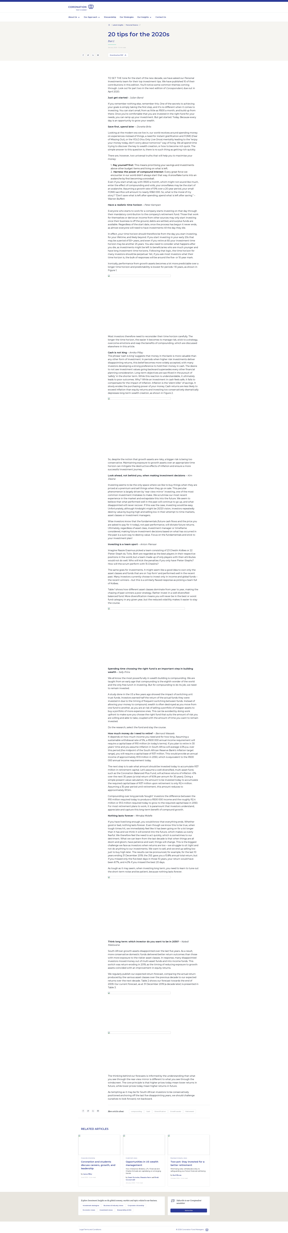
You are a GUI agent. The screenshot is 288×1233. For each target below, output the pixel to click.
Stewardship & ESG (124, 1210)
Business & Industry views (179, 1158)
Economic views (89, 1210)
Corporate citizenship (88, 1158)
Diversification (160, 1111)
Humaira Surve (145, 1177)
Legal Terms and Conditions (90, 1230)
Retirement (190, 1111)
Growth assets (175, 1111)
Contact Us (160, 17)
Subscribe (189, 1210)
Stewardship (110, 17)
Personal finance (132, 25)
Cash (148, 1111)
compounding (136, 1111)
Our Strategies (127, 17)
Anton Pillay (87, 1174)
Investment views (131, 1158)
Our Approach (90, 17)
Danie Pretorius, (134, 1177)
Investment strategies (91, 1205)
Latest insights (118, 25)
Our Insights (143, 17)
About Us (72, 17)
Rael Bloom (177, 1175)
